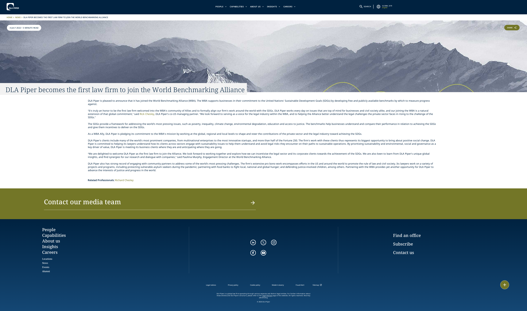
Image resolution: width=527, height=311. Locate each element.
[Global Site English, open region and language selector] (379, 7)
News (18, 17)
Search (367, 6)
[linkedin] (253, 242)
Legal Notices (267, 296)
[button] (150, 203)
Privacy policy (233, 285)
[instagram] (274, 242)
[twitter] (263, 242)
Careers (288, 6)
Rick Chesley (147, 114)
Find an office (407, 235)
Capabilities (237, 6)
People (219, 6)
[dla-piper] (13, 6)
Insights (272, 6)
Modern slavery (278, 285)
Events (45, 267)
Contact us (403, 252)
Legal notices (211, 285)
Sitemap (316, 285)
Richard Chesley (124, 180)
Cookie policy (255, 285)
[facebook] (253, 253)
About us (255, 6)
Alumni (46, 271)
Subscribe (403, 244)
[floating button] (504, 284)
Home (9, 17)
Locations (47, 258)
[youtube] (263, 253)
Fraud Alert (300, 285)
